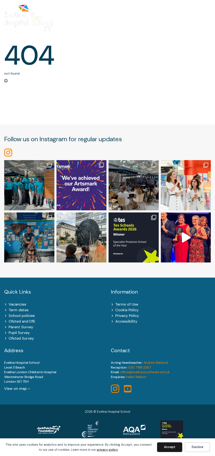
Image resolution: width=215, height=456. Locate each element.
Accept (169, 447)
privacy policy (107, 450)
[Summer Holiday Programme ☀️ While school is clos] (29, 185)
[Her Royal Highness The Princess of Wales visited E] (186, 185)
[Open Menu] (208, 20)
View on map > (17, 388)
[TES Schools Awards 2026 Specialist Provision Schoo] (134, 237)
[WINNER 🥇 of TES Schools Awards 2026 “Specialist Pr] (186, 237)
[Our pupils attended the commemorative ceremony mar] (81, 237)
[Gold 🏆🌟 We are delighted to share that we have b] (81, 185)
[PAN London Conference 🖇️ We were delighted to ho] (134, 185)
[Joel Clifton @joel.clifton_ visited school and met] (29, 237)
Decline (197, 447)
